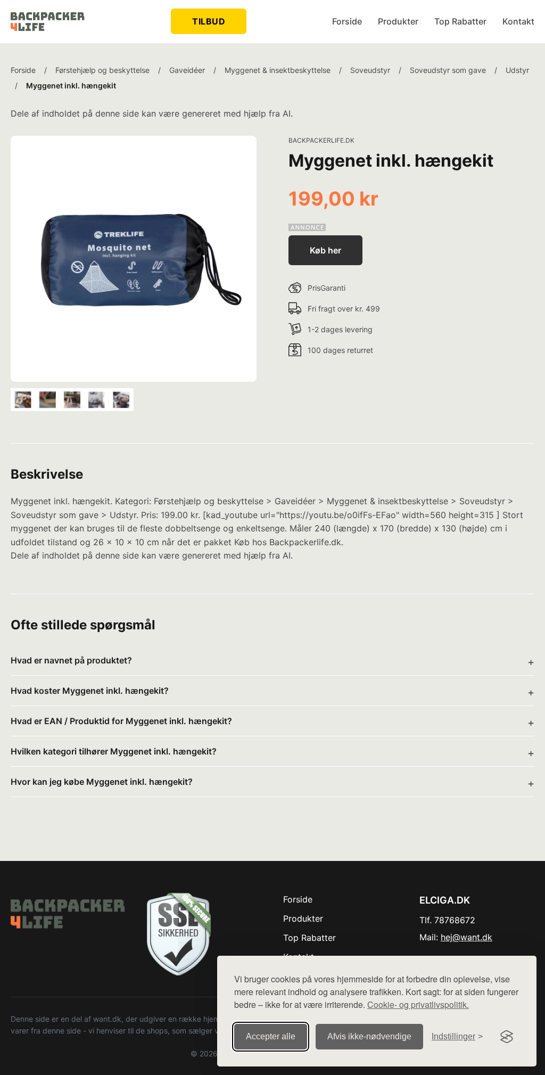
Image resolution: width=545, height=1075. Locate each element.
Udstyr (517, 70)
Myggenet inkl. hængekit (71, 85)
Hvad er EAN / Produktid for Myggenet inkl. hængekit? (121, 721)
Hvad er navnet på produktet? (71, 660)
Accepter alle (270, 1036)
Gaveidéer (187, 70)
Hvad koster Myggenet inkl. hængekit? (90, 690)
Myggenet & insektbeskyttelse (278, 70)
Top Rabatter (460, 21)
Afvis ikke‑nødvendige (369, 1036)
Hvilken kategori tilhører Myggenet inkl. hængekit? (114, 751)
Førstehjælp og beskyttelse (102, 70)
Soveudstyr (370, 70)
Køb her (325, 250)
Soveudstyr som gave (448, 70)
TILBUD (208, 21)
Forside (347, 21)
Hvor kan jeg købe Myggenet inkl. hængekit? (102, 781)
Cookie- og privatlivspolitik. (418, 1004)
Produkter (398, 21)
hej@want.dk (466, 937)
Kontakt (518, 21)
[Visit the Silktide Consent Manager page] (506, 1036)
